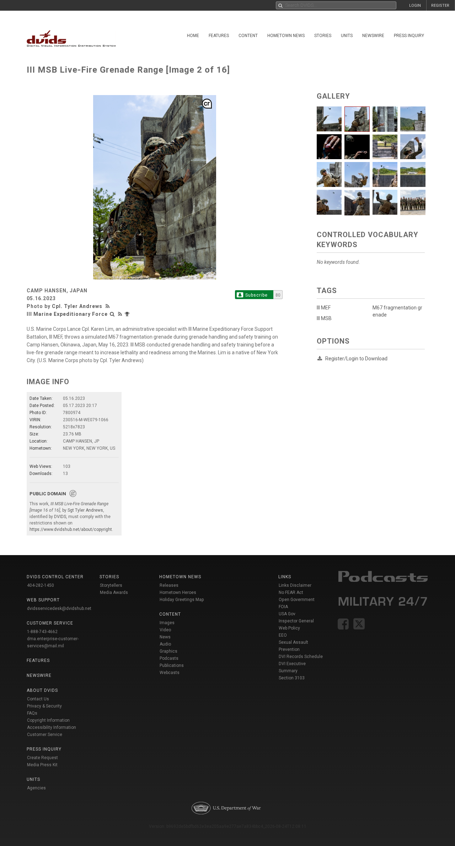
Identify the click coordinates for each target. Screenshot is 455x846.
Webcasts (170, 672)
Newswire (373, 35)
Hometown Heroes (178, 592)
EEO (283, 635)
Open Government (297, 599)
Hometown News (286, 35)
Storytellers (111, 585)
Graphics (168, 651)
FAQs (32, 713)
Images (167, 622)
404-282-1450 (40, 585)
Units (347, 35)
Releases (169, 585)
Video (165, 629)
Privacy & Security (44, 706)
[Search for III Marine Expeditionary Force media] (112, 314)
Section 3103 (292, 677)
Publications (172, 665)
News (165, 636)
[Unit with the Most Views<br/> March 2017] (128, 314)
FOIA (283, 606)
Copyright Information (48, 720)
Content (248, 35)
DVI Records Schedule (301, 656)
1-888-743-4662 (42, 631)
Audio (165, 644)
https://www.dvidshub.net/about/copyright (71, 529)
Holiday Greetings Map (182, 599)
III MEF (324, 307)
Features (219, 35)
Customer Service (44, 734)
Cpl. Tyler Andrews (77, 306)
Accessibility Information (51, 727)
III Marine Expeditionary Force (67, 314)
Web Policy (289, 628)
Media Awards (114, 592)
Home (193, 35)
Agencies (36, 787)
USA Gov (287, 613)
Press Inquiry (409, 35)
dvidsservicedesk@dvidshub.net (59, 608)
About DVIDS (42, 690)
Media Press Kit (42, 764)
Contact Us (38, 698)
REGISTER (440, 5)
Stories (322, 35)
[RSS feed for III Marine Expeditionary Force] (120, 314)
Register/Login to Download (356, 358)
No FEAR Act (291, 592)
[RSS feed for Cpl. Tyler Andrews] (108, 306)
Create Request (42, 757)
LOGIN (415, 5)
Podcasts (169, 658)
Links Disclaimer (295, 585)
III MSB (324, 318)
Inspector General (296, 620)
